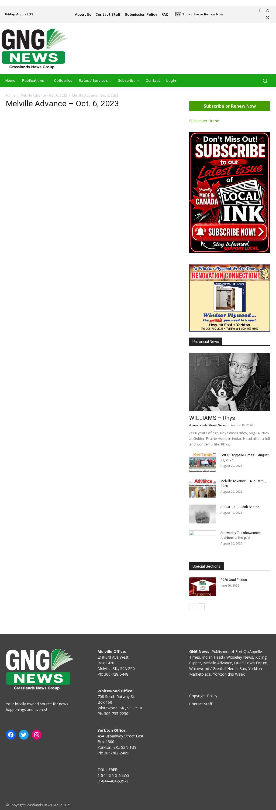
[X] (267, 18)
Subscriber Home (204, 120)
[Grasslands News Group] (35, 48)
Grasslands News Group (208, 425)
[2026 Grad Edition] (202, 586)
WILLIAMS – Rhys (212, 418)
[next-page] (201, 606)
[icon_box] (199, 15)
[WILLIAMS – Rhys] (229, 382)
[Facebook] (260, 10)
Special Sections (206, 566)
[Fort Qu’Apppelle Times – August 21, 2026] (202, 462)
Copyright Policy (203, 695)
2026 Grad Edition (233, 580)
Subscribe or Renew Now (230, 106)
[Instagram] (267, 10)
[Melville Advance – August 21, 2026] (202, 488)
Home (10, 95)
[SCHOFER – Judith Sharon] (202, 514)
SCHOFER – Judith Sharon (239, 507)
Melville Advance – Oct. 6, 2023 (43, 95)
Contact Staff (200, 703)
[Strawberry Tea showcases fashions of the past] (202, 539)
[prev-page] (192, 606)
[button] (264, 80)
